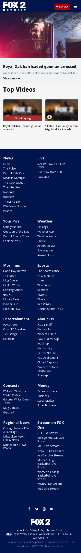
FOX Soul (43, 177)
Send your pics (12, 227)
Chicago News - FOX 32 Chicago (16, 430)
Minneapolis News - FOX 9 (15, 446)
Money (43, 385)
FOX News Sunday (15, 206)
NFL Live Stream (48, 433)
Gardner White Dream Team (17, 401)
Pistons (42, 294)
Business (9, 197)
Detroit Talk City (13, 173)
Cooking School (13, 290)
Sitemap (42, 375)
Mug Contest (11, 280)
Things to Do (11, 201)
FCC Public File (46, 353)
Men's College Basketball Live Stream (46, 463)
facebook (29, 509)
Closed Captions (47, 362)
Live (41, 158)
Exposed (8, 412)
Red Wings (44, 304)
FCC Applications (48, 357)
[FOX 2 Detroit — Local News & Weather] (14, 6)
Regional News (16, 422)
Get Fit (7, 294)
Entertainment (16, 319)
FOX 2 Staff (44, 324)
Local (6, 164)
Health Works (11, 285)
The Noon (9, 275)
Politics (7, 211)
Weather (45, 221)
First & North (45, 275)
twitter (37, 509)
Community (44, 348)
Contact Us (44, 329)
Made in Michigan (14, 178)
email (52, 509)
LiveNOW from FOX (50, 172)
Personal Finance (48, 391)
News (8, 158)
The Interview (11, 187)
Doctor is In (10, 304)
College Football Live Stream (50, 439)
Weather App (45, 231)
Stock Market (45, 400)
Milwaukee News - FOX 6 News (15, 438)
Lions (40, 280)
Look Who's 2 (12, 241)
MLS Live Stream (48, 488)
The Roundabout (14, 182)
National (8, 192)
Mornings (11, 265)
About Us (45, 319)
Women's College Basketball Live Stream (48, 475)
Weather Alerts (46, 236)
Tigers (41, 299)
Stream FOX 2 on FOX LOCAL (51, 165)
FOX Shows (10, 324)
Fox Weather (45, 250)
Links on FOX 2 (12, 309)
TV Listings (10, 334)
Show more (11, 78)
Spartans (43, 290)
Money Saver (11, 299)
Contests (9, 339)
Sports (43, 265)
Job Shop (43, 343)
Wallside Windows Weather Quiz (14, 393)
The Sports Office (48, 271)
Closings (42, 227)
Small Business (46, 405)
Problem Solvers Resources (47, 368)
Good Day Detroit (14, 271)
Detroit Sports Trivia (16, 236)
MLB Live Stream (48, 446)
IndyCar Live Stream (50, 455)
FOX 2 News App (48, 339)
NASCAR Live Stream (50, 450)
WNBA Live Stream (49, 484)
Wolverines (44, 285)
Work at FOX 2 (46, 334)
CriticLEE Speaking (14, 329)
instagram (44, 509)
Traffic (41, 241)
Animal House (46, 255)
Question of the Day (16, 231)
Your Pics (11, 221)
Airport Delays (46, 246)
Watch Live (62, 6)
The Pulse (9, 168)
